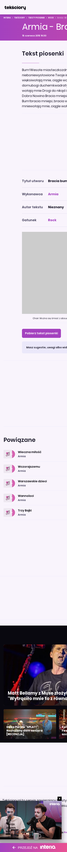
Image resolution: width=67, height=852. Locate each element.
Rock (51, 17)
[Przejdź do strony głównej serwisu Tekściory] (15, 7)
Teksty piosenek (36, 17)
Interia (7, 17)
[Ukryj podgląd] (60, 799)
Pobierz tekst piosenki (41, 333)
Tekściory (19, 17)
